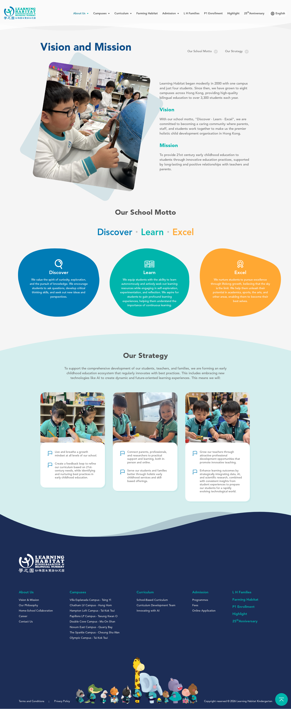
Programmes (200, 600)
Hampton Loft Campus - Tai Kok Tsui (92, 610)
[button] (66, 126)
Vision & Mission (29, 600)
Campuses (78, 592)
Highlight (233, 13)
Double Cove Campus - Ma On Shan (92, 621)
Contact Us (26, 621)
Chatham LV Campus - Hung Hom (91, 605)
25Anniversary (254, 13)
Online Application (204, 610)
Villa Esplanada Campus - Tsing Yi (90, 600)
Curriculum (145, 592)
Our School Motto (199, 51)
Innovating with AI (148, 610)
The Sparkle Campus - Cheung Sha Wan (95, 632)
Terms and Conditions (31, 701)
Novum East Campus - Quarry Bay (91, 627)
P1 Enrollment (213, 13)
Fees (195, 605)
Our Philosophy (28, 605)
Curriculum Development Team (156, 605)
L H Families (191, 13)
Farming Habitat (147, 13)
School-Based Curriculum (152, 600)
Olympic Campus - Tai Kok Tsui (89, 638)
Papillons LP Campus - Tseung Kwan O (94, 616)
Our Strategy (234, 51)
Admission (200, 592)
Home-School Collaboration (36, 610)
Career (23, 616)
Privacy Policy (62, 701)
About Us (26, 592)
